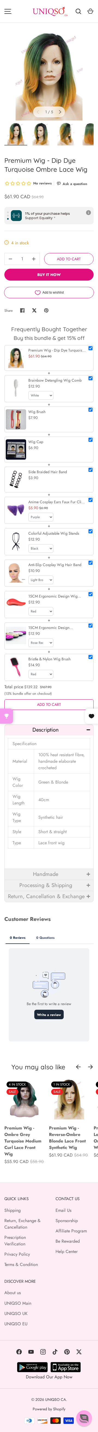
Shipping (12, 1210)
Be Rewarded (68, 1241)
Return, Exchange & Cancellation (22, 1223)
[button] (49, 729)
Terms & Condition (21, 1264)
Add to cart (69, 259)
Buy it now (49, 274)
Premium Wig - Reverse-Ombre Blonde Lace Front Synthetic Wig (67, 1138)
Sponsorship (67, 1220)
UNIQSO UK (15, 1313)
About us (12, 1293)
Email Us (63, 1210)
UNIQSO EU (15, 1324)
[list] (49, 76)
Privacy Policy (17, 1254)
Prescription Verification (15, 1240)
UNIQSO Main (17, 1303)
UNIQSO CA (55, 1399)
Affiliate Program (71, 1231)
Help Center (67, 1251)
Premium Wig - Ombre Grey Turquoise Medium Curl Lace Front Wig (22, 1141)
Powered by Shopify (49, 1409)
